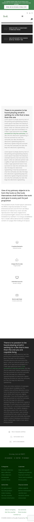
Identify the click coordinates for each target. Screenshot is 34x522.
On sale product (6, 488)
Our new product (6, 491)
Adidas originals (23, 488)
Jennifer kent (22, 493)
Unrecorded (22, 498)
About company (10, 510)
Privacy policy (22, 480)
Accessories (5, 477)
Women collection (7, 470)
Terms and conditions (25, 477)
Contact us (17, 515)
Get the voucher (6, 495)
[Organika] (5, 18)
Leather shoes (5, 480)
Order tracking (6, 493)
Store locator (22, 512)
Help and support (23, 470)
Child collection (6, 475)
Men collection (6, 472)
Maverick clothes (23, 495)
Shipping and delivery (25, 472)
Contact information (8, 498)
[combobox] (16, 7)
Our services (22, 510)
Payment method (24, 475)
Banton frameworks (24, 491)
